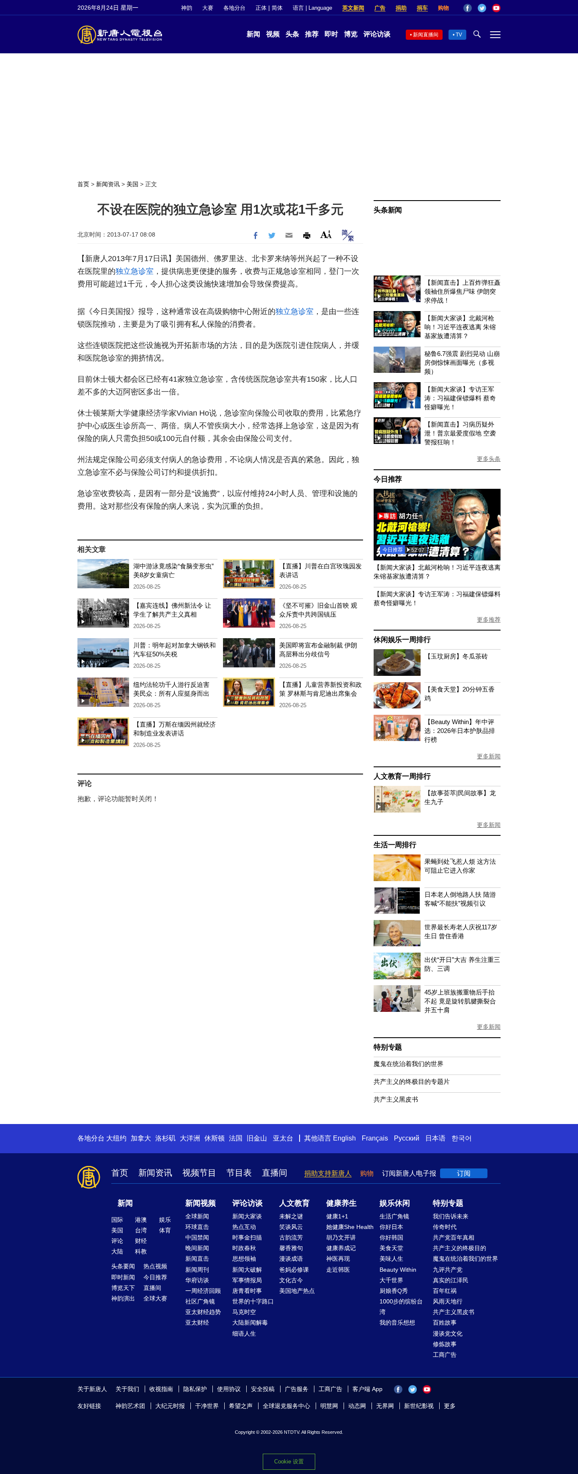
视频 (273, 34)
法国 (235, 1138)
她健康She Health (350, 1226)
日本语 (435, 1138)
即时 (331, 34)
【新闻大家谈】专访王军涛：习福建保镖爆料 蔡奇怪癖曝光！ (460, 398)
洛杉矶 (165, 1138)
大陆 (117, 1251)
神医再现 (338, 1258)
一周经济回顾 (203, 1290)
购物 (443, 8)
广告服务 (296, 1389)
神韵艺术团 (130, 1405)
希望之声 (241, 1405)
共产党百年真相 (453, 1237)
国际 (117, 1219)
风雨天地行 (447, 1301)
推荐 (312, 34)
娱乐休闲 (395, 1203)
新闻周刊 (197, 1269)
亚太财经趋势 (203, 1312)
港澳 (141, 1219)
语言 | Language (312, 8)
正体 (261, 8)
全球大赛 (155, 1298)
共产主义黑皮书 (396, 1099)
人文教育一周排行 (402, 776)
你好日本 (391, 1226)
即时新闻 (123, 1277)
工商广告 (445, 1354)
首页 (83, 184)
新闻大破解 (247, 1269)
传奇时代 (445, 1226)
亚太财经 (197, 1322)
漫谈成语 (291, 1258)
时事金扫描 (247, 1237)
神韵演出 (123, 1298)
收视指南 (161, 1389)
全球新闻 (197, 1216)
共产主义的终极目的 (459, 1248)
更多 (450, 1405)
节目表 (239, 1172)
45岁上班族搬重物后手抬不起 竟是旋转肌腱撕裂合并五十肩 (460, 1001)
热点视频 (155, 1266)
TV (459, 35)
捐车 (422, 8)
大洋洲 (190, 1138)
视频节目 (199, 1172)
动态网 (357, 1405)
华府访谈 (197, 1280)
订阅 (464, 1173)
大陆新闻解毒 (250, 1322)
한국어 (461, 1138)
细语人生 (244, 1333)
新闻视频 (200, 1203)
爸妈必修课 (294, 1269)
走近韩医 (338, 1269)
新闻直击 (197, 1258)
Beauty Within (398, 1269)
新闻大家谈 (247, 1216)
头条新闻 (388, 210)
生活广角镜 (394, 1216)
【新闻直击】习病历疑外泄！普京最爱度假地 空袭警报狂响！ (460, 433)
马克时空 (244, 1312)
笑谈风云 (291, 1226)
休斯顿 (214, 1138)
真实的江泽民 (450, 1280)
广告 (379, 8)
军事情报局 (247, 1280)
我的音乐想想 (397, 1322)
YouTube (496, 8)
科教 (141, 1251)
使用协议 (229, 1389)
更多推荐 (489, 619)
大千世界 (391, 1280)
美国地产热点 (297, 1290)
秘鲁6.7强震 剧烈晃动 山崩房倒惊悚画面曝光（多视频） (462, 362)
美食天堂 (391, 1248)
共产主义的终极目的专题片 (412, 1081)
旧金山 (257, 1138)
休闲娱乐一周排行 (402, 640)
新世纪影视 (419, 1405)
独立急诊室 (135, 271)
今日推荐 (388, 479)
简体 (277, 8)
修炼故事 (445, 1344)
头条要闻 (123, 1266)
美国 (132, 184)
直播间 (274, 1172)
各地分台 (234, 8)
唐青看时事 (247, 1290)
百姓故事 (445, 1322)
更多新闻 (489, 756)
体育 (165, 1230)
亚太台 (283, 1138)
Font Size (326, 234)
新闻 (253, 34)
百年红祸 (445, 1290)
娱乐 (165, 1219)
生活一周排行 (395, 845)
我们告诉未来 (450, 1216)
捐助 (401, 8)
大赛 (207, 8)
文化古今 (291, 1280)
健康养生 (341, 1203)
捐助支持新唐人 (328, 1173)
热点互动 (244, 1226)
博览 (351, 34)
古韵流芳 (291, 1237)
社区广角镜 (200, 1301)
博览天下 (123, 1287)
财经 (141, 1240)
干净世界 (207, 1405)
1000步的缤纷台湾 (401, 1306)
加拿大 (141, 1138)
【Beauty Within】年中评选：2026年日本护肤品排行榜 (459, 730)
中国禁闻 (197, 1237)
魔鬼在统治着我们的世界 (408, 1063)
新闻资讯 (108, 184)
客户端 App (367, 1389)
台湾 (141, 1230)
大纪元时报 (170, 1405)
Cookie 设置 (289, 1461)
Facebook (467, 8)
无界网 (385, 1405)
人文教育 (294, 1203)
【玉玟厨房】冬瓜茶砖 (456, 656)
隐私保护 (195, 1389)
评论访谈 (377, 34)
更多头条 (489, 458)
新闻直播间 (425, 35)
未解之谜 (291, 1216)
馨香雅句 (291, 1248)
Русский (406, 1138)
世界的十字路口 (253, 1301)
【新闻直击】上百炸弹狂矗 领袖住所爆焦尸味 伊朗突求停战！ (462, 291)
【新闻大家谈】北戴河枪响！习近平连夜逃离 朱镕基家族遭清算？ (460, 326)
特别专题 (388, 1047)
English (344, 1138)
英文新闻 (353, 8)
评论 (117, 1240)
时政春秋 (244, 1248)
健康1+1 (337, 1216)
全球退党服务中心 (286, 1405)
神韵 (186, 8)
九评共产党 (447, 1269)
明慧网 (329, 1405)
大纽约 (116, 1138)
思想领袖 (244, 1258)
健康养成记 (341, 1248)
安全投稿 (263, 1389)
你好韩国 (391, 1237)
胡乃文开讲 (341, 1237)
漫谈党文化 (447, 1333)
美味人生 (391, 1258)
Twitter (482, 8)
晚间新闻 (197, 1248)
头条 (292, 34)
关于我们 (127, 1389)
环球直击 (197, 1226)
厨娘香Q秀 (394, 1290)
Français (375, 1138)
